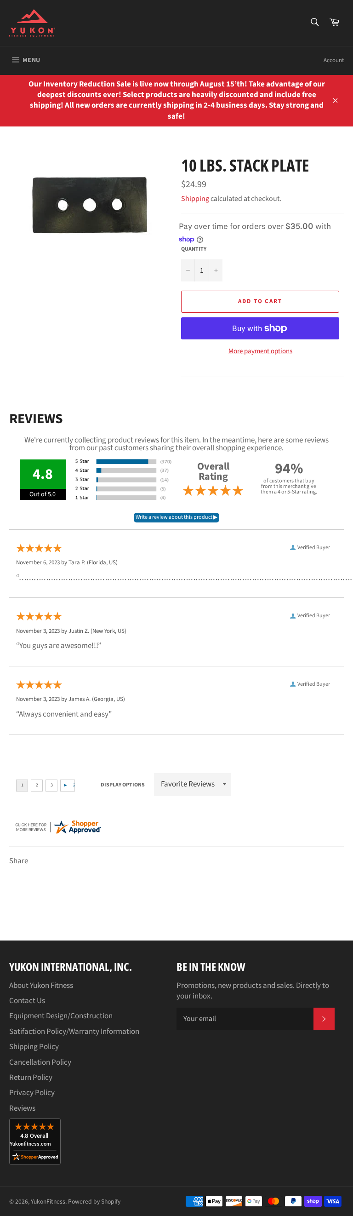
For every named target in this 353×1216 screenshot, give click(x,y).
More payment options (260, 351)
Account (334, 60)
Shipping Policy (34, 1046)
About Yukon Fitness (41, 985)
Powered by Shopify (94, 1201)
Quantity (193, 249)
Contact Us (27, 1000)
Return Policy (30, 1077)
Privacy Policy (32, 1092)
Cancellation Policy (40, 1062)
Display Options (123, 785)
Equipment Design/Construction (61, 1015)
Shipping (195, 199)
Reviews (22, 1108)
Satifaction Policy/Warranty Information (74, 1031)
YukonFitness (48, 1201)
